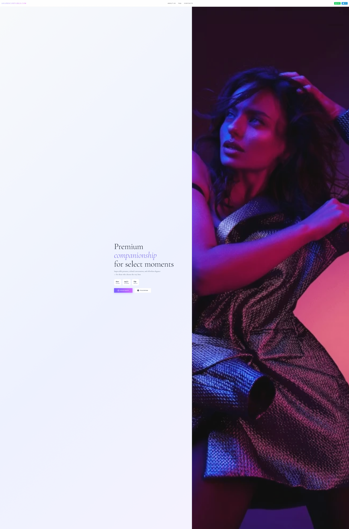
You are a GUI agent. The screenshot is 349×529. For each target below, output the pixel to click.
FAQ (179, 3)
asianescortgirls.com (13, 3)
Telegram (144, 290)
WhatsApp (124, 290)
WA (338, 3)
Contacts (188, 3)
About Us (171, 3)
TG (345, 3)
